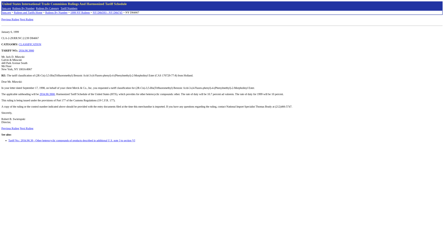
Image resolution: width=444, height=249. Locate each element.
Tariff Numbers (69, 8)
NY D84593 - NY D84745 (107, 12)
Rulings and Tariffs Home (28, 12)
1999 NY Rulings (80, 12)
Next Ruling (26, 19)
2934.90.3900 (26, 50)
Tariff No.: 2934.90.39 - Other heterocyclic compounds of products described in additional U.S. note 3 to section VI (71, 140)
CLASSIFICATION (30, 44)
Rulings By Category (47, 8)
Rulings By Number (23, 8)
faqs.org (6, 8)
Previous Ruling (10, 19)
